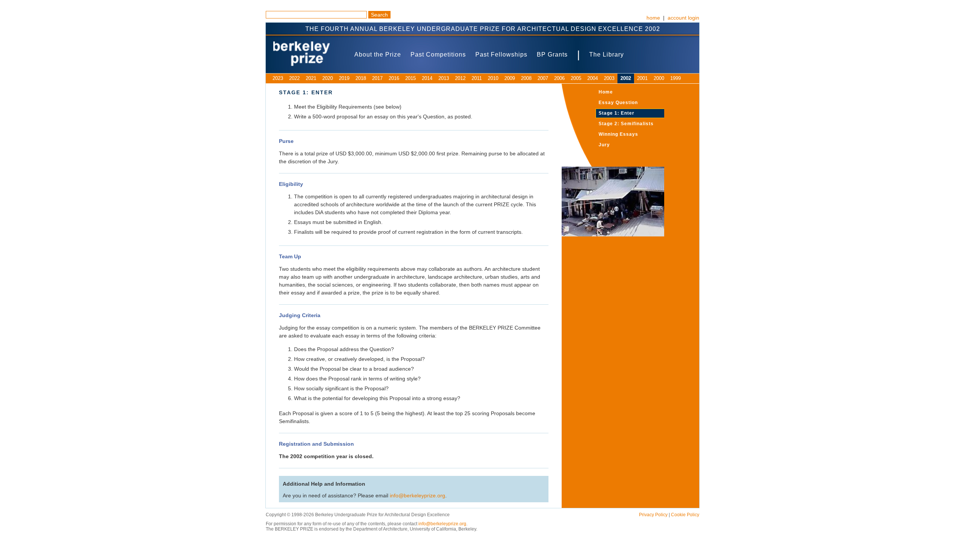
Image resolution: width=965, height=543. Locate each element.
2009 (509, 78)
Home (606, 92)
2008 (526, 78)
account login (683, 18)
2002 (625, 78)
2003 (609, 78)
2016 (394, 78)
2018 (360, 78)
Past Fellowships (501, 54)
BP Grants (552, 54)
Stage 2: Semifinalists (626, 123)
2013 (443, 78)
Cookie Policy (685, 514)
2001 (642, 78)
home (653, 18)
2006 (559, 78)
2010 (493, 78)
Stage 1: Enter (616, 113)
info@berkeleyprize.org (417, 495)
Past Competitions (438, 54)
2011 (477, 78)
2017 (377, 78)
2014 (427, 78)
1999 (675, 78)
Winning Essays (618, 134)
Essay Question (618, 102)
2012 (460, 78)
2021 (311, 78)
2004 (592, 78)
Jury (604, 144)
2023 (278, 78)
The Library (606, 54)
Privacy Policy (653, 514)
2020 (327, 78)
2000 (659, 78)
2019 (344, 78)
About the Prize (377, 54)
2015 (410, 78)
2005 (576, 78)
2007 (543, 78)
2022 (294, 78)
